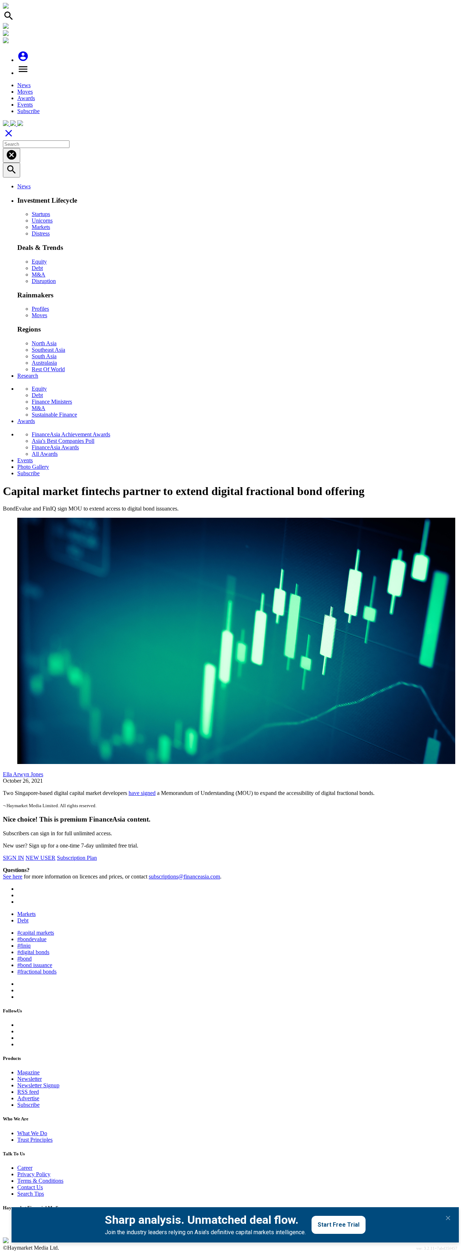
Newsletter (29, 1079)
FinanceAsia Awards (55, 447)
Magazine (28, 1072)
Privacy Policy (33, 1174)
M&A (38, 274)
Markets (41, 227)
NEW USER (40, 858)
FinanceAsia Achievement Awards (71, 434)
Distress (41, 233)
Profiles (40, 309)
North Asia (44, 343)
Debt (37, 268)
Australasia (44, 363)
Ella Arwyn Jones (23, 774)
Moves (25, 92)
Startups (41, 214)
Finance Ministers (52, 402)
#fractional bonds (37, 971)
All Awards (45, 454)
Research (27, 376)
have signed (142, 793)
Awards (26, 98)
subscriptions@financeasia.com (184, 876)
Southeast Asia (48, 350)
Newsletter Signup (38, 1085)
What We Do (32, 1133)
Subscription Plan (77, 858)
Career (24, 1168)
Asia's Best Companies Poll (63, 441)
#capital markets (35, 933)
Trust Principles (35, 1140)
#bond (24, 959)
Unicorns (42, 220)
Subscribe (28, 111)
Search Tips (30, 1194)
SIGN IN (13, 858)
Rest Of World (48, 369)
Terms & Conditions (40, 1181)
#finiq (24, 946)
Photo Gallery (33, 467)
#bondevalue (31, 939)
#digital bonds (33, 952)
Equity (39, 262)
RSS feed (28, 1092)
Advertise (28, 1098)
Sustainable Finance (54, 415)
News (24, 85)
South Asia (44, 356)
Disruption (44, 281)
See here (12, 876)
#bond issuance (34, 965)
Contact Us (30, 1187)
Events (25, 105)
